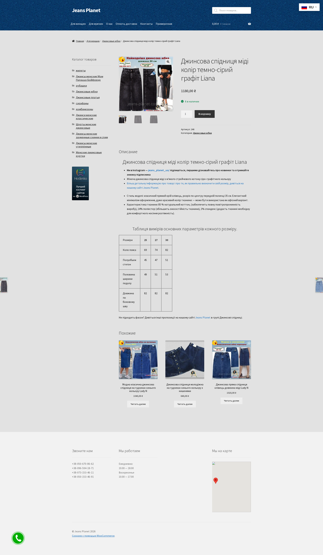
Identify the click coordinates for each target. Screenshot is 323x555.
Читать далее (138, 404)
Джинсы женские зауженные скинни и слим (92, 135)
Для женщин (78, 23)
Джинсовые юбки (111, 41)
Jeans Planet (86, 10)
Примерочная (164, 23)
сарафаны (82, 103)
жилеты (81, 70)
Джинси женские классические (86, 116)
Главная (80, 41)
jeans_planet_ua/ (159, 170)
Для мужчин (96, 23)
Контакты (146, 23)
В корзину (205, 114)
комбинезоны (84, 109)
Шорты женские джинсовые (86, 126)
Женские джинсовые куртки (89, 154)
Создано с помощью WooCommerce (93, 535)
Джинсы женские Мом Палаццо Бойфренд (89, 78)
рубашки (81, 85)
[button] (168, 61)
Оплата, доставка (126, 23)
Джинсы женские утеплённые (86, 144)
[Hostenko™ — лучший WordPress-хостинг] (91, 183)
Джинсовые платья (88, 97)
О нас (109, 23)
